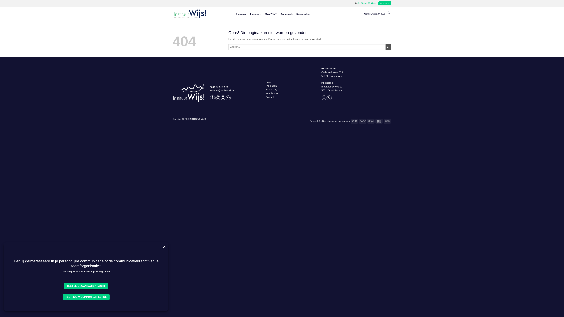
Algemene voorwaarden (339, 121)
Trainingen (241, 14)
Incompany (255, 14)
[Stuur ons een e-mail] (324, 97)
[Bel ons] (329, 97)
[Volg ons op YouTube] (228, 97)
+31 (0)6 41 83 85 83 (366, 3)
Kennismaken (303, 14)
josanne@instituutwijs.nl (222, 90)
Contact (270, 97)
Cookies (322, 121)
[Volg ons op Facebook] (212, 97)
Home (269, 82)
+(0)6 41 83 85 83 (219, 86)
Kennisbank (287, 14)
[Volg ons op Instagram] (217, 97)
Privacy (313, 121)
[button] (377, 14)
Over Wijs (270, 14)
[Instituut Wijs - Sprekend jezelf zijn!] (202, 14)
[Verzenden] (388, 47)
